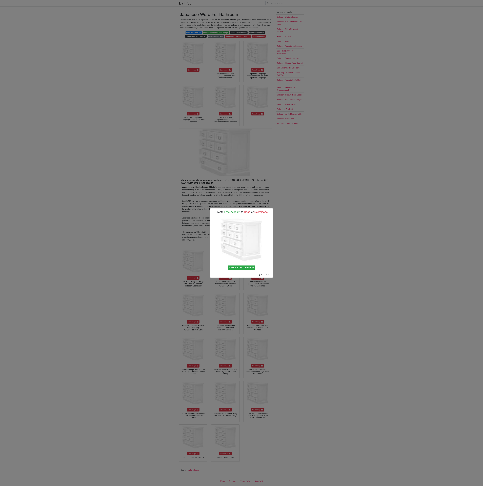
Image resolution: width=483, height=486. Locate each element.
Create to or (241, 211)
